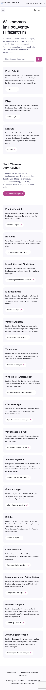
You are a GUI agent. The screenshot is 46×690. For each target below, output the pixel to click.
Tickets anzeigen (13, 310)
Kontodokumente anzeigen (16, 252)
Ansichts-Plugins (13, 225)
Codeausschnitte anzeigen (16, 565)
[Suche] (39, 59)
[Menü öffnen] (3, 10)
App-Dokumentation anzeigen (18, 420)
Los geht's (11, 89)
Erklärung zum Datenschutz (16, 680)
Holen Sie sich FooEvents (33, 3)
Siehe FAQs (11, 117)
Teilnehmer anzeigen (14, 365)
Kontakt (10, 149)
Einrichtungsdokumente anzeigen (19, 280)
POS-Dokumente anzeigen (17, 447)
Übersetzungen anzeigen (16, 505)
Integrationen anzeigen (15, 593)
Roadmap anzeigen (14, 623)
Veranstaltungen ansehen (16, 337)
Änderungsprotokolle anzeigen (18, 653)
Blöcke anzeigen (13, 538)
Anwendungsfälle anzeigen (16, 477)
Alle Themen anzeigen (12, 194)
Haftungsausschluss (27, 683)
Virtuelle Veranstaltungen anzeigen (19, 392)
